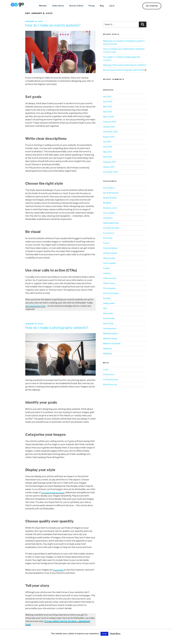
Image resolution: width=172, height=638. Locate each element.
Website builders (110, 333)
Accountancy (109, 188)
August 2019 (108, 137)
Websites (43, 6)
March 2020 (108, 116)
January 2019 (108, 167)
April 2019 (107, 157)
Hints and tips (109, 258)
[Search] (142, 24)
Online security (109, 278)
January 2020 (109, 127)
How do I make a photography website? (56, 328)
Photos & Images (111, 293)
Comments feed (110, 379)
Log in (106, 369)
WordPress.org (110, 384)
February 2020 (109, 122)
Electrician (107, 238)
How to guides (109, 263)
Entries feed (108, 374)
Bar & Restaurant (111, 193)
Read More (115, 633)
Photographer (109, 288)
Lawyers (107, 273)
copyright (58, 570)
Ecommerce (108, 233)
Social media (108, 318)
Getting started (110, 253)
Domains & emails (111, 228)
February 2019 (109, 162)
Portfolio (107, 298)
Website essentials (112, 343)
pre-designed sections (52, 492)
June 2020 (107, 101)
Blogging (107, 203)
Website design (110, 338)
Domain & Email (76, 6)
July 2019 (107, 142)
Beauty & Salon (110, 198)
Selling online (109, 303)
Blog (102, 6)
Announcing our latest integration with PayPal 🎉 (125, 70)
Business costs (110, 208)
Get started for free (35, 306)
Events (106, 243)
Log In (111, 6)
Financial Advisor (110, 248)
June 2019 (107, 147)
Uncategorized (109, 328)
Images (106, 268)
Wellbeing (107, 353)
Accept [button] (104, 634)
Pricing (91, 6)
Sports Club (108, 323)
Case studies (109, 213)
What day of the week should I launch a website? (124, 65)
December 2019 (110, 132)
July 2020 (107, 96)
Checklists (108, 218)
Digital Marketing (111, 223)
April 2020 (107, 111)
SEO (105, 308)
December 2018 (110, 172)
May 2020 (107, 106)
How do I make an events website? (52, 25)
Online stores (109, 283)
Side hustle (108, 313)
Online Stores (58, 6)
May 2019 (107, 152)
